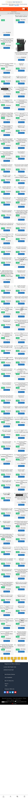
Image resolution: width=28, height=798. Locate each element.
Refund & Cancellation (7, 698)
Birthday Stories (21, 645)
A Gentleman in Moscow (7, 165)
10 (25, 658)
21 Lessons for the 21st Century (6, 102)
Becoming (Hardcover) (6, 570)
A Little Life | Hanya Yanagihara (21, 177)
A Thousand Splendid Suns (21, 235)
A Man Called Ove (6, 188)
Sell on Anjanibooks (8, 677)
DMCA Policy (18, 700)
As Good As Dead (6, 442)
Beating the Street (7, 548)
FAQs (6, 685)
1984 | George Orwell (21, 77)
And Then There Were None (7, 397)
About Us (6, 683)
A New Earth (21, 188)
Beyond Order (21, 607)
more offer (17, 5)
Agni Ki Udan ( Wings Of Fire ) (21, 297)
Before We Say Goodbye (21, 583)
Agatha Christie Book (6, 297)
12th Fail (21, 64)
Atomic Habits (21, 471)
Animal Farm (21, 397)
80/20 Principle (21, 127)
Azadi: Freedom (7, 522)
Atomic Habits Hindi (7, 481)
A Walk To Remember (21, 248)
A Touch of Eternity (7, 248)
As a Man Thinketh (7, 431)
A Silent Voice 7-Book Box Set (6, 224)
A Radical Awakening (6, 211)
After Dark (6, 287)
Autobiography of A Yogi (7, 509)
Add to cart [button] (6, 35)
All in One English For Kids (6, 347)
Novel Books (17, 13)
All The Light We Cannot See (21, 358)
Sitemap (12, 700)
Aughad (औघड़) (7, 494)
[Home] (8, 13)
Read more (6, 96)
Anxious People (6, 407)
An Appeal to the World (7, 370)
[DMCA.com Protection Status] (4, 701)
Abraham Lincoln (21, 271)
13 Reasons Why (6, 77)
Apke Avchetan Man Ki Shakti (21, 407)
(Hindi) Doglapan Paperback (21, 16)
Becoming (21, 560)
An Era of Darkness (7, 384)
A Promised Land (6, 198)
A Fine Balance (21, 153)
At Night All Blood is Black (6, 471)
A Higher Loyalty (6, 176)
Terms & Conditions (17, 698)
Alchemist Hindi (6, 321)
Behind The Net (21, 596)
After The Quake (21, 287)
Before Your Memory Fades (6, 596)
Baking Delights (21, 535)
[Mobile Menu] (2, 9)
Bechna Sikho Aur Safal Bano (7, 560)
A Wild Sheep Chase (6, 259)
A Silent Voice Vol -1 (21, 224)
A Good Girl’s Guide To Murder (21, 165)
